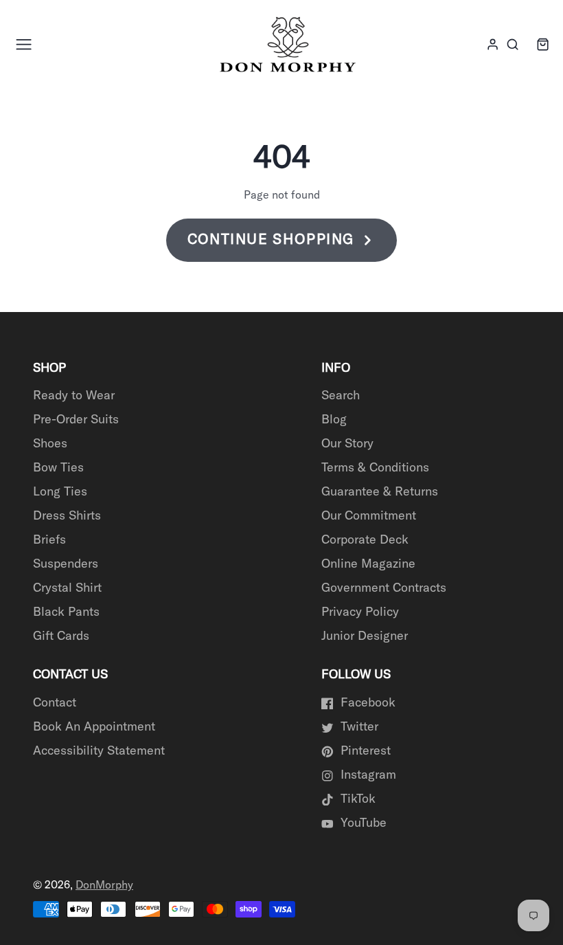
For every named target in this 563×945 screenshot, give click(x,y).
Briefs (49, 540)
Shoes (50, 444)
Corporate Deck (365, 540)
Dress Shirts (67, 516)
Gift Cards (61, 636)
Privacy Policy (360, 612)
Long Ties (60, 492)
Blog (334, 420)
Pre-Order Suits (76, 420)
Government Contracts (383, 588)
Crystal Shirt (67, 588)
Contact (54, 703)
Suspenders (65, 564)
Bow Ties (58, 468)
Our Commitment (368, 516)
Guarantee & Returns (379, 492)
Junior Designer (364, 636)
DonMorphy (104, 885)
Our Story (347, 444)
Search (340, 396)
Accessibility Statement (99, 751)
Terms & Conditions (375, 468)
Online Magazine (368, 564)
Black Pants (66, 612)
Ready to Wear (74, 396)
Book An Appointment (94, 727)
